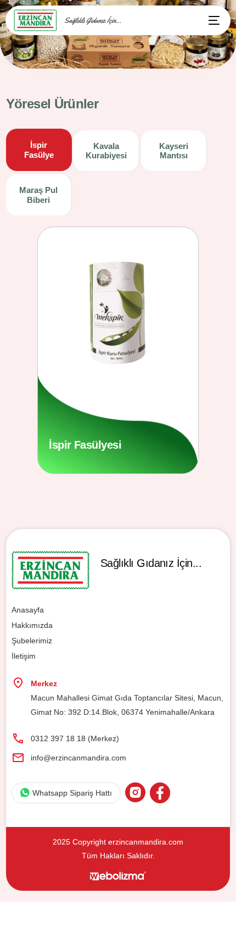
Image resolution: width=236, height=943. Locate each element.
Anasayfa (28, 609)
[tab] (39, 150)
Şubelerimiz (32, 640)
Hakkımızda (32, 625)
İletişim (24, 656)
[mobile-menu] (209, 20)
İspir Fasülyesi (85, 445)
